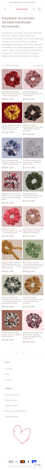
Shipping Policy (11, 406)
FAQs (7, 374)
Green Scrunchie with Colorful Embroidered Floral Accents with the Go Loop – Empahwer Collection (33, 265)
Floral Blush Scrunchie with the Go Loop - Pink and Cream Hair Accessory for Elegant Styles (33, 335)
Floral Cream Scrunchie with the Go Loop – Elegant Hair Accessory (11, 334)
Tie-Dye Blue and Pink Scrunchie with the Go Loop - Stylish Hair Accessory (12, 162)
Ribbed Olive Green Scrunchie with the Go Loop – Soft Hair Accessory (33, 195)
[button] (4, 9)
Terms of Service (12, 395)
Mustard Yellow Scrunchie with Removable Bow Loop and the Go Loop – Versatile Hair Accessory (12, 265)
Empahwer (18, 466)
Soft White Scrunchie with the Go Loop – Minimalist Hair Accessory (32, 162)
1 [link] (16, 352)
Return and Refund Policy (15, 411)
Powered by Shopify (29, 466)
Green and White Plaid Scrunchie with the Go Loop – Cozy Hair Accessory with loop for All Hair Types (12, 300)
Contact (8, 380)
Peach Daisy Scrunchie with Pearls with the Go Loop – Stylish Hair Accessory (33, 231)
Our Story (9, 369)
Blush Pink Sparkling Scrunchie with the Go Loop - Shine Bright (33, 93)
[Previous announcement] (4, 2)
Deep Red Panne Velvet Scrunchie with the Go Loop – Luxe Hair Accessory (12, 93)
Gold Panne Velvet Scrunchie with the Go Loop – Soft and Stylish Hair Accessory (33, 300)
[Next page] (29, 352)
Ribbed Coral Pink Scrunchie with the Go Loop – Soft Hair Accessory (12, 231)
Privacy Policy (11, 400)
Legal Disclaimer (12, 417)
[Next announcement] (40, 2)
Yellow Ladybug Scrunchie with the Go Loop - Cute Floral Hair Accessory (11, 127)
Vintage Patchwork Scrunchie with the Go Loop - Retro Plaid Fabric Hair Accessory (33, 128)
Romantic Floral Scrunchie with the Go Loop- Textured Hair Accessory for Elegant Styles (11, 196)
